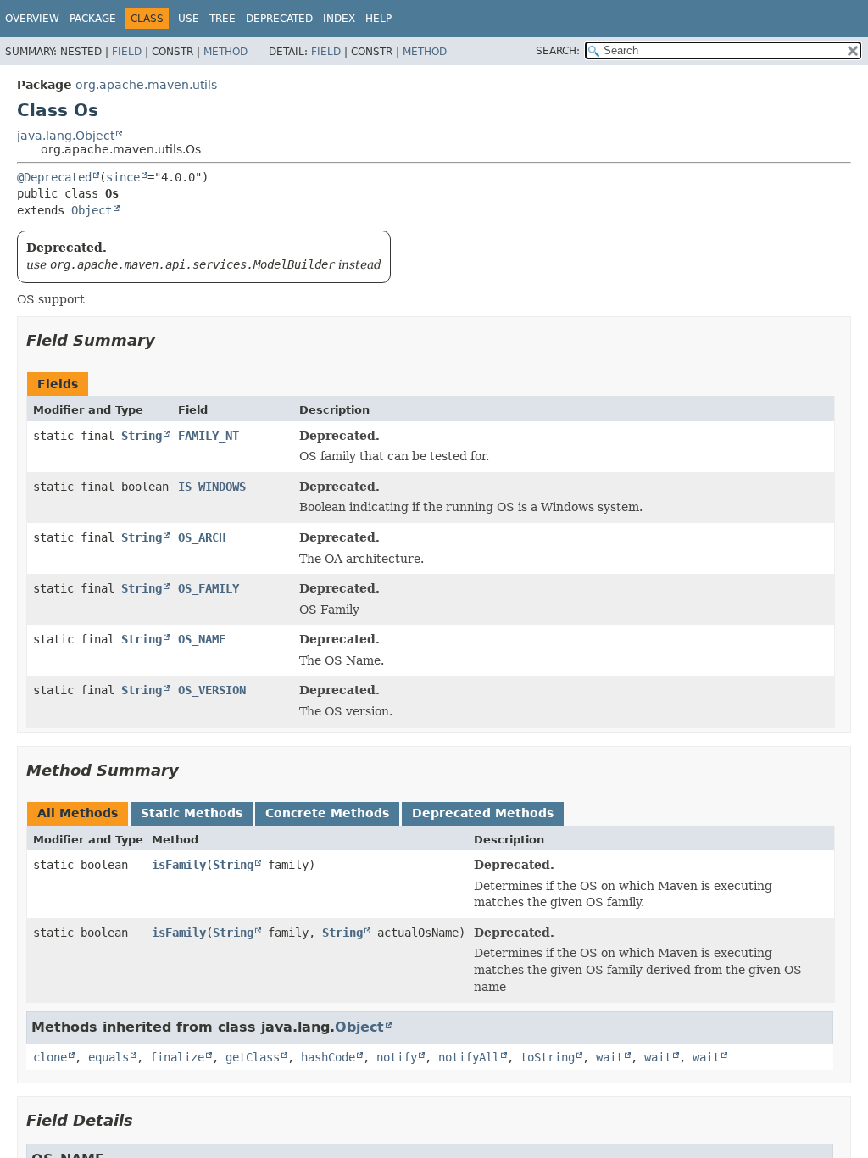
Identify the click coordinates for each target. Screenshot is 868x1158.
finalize (177, 1057)
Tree (222, 19)
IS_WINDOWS (212, 486)
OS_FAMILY (208, 588)
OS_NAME (201, 639)
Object (91, 210)
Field (127, 52)
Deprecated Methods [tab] (483, 813)
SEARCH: (558, 51)
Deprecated (279, 19)
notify (396, 1057)
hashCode (328, 1057)
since (123, 177)
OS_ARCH (201, 537)
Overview (32, 19)
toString (547, 1057)
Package (93, 19)
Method (225, 52)
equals (108, 1057)
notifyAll (468, 1057)
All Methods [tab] (77, 813)
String (141, 436)
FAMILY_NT (208, 436)
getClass (252, 1057)
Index (339, 19)
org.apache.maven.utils (146, 85)
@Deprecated (54, 177)
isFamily (179, 864)
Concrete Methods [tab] (327, 813)
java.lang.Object (65, 135)
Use (188, 19)
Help (378, 19)
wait (609, 1057)
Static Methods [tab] (191, 813)
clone (50, 1057)
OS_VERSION (212, 690)
